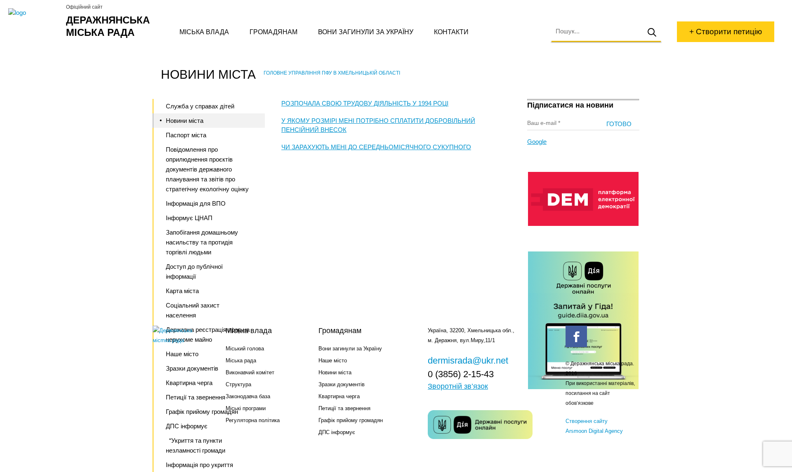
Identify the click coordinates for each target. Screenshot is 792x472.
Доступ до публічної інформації (194, 271)
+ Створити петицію (725, 31)
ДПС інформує (336, 432)
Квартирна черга (339, 396)
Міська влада (204, 31)
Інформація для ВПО (196, 203)
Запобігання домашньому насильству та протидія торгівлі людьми (202, 242)
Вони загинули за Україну (365, 31)
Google (537, 141)
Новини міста (184, 120)
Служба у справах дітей (200, 106)
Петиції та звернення (344, 408)
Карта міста (182, 290)
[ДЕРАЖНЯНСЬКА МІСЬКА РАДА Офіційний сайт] (34, 12)
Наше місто (332, 360)
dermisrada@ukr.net (468, 360)
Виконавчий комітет (250, 372)
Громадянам (273, 31)
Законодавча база (248, 396)
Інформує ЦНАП (189, 217)
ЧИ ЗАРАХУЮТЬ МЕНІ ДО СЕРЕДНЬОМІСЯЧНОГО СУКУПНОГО (376, 146)
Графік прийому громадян (350, 420)
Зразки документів (341, 384)
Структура (238, 384)
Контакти (451, 31)
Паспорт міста (186, 135)
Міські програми (246, 408)
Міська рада (241, 360)
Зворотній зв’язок (458, 386)
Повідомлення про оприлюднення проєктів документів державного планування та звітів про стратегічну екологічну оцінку (207, 169)
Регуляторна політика (253, 420)
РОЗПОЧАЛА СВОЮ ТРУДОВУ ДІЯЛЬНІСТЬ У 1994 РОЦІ (364, 103)
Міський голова (245, 348)
